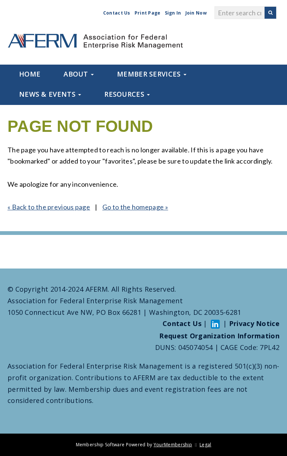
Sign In (173, 13)
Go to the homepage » (135, 207)
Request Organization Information (219, 335)
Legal (206, 444)
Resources (125, 94)
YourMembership (173, 444)
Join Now (196, 13)
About (77, 73)
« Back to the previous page (48, 207)
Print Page (148, 13)
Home (29, 73)
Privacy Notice (254, 323)
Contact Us (116, 13)
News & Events (48, 94)
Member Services (150, 73)
